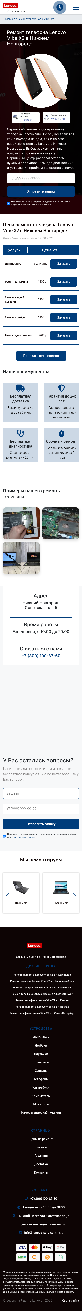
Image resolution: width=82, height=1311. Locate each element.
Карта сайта (70, 1300)
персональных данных (40, 205)
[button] (7, 896)
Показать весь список (41, 356)
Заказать (63, 264)
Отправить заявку (41, 191)
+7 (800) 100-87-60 (41, 655)
